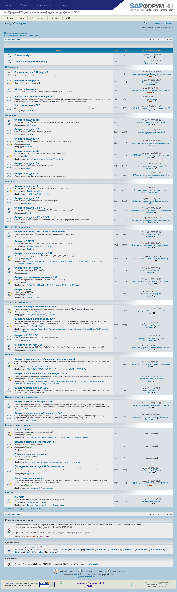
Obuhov (149, 84)
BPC (32, 249)
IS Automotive (55, 285)
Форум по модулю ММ (27, 119)
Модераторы (46, 536)
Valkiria (64, 549)
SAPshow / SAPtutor (35, 381)
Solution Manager (65, 261)
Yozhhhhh (149, 134)
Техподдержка (151, 99)
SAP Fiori (51, 314)
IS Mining (76, 285)
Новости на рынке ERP (27, 105)
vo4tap (30, 547)
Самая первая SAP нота (151, 325)
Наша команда (36, 508)
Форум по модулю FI (26, 186)
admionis (77, 549)
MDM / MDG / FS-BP (86, 261)
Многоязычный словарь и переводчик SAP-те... (151, 90)
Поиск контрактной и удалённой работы (43, 437)
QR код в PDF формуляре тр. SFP (151, 311)
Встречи (48, 505)
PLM (49, 261)
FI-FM (29, 194)
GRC (28, 369)
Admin (149, 76)
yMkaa (89, 549)
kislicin (28, 156)
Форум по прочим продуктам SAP (33, 253)
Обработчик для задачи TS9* (151, 270)
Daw (149, 407)
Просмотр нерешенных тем (15, 33)
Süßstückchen (30, 409)
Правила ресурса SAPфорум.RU (32, 72)
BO (28, 249)
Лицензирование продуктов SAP (62, 329)
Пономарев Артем (46, 312)
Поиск (170, 23)
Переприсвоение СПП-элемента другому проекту (151, 210)
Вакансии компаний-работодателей (34, 442)
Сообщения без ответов (14, 35)
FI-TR (41, 194)
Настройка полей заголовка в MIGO (151, 122)
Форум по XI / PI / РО (26, 335)
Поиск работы (22, 429)
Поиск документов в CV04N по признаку (151, 258)
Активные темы (31, 35)
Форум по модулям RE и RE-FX (32, 217)
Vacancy (28, 435)
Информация (11, 67)
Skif (149, 247)
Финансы (10, 181)
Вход (8, 23)
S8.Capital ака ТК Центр (151, 470)
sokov (41, 552)
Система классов (61, 369)
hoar (149, 313)
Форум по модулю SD (26, 129)
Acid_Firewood (149, 340)
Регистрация (20, 23)
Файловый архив (37, 18)
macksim (149, 236)
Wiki (68, 18)
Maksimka (149, 213)
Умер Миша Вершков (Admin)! (31, 61)
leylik (36, 547)
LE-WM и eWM (33, 159)
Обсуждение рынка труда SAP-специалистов (39, 466)
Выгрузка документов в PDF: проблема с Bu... (151, 347)
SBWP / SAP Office (46, 369)
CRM (29, 261)
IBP (37, 297)
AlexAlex (149, 177)
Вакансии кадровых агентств (30, 454)
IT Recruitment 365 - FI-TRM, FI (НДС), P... (151, 483)
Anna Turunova (149, 222)
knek (149, 296)
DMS (54, 261)
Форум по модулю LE (26, 151)
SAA (34, 110)
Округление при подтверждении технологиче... (151, 143)
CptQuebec (149, 168)
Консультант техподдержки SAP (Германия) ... (151, 417)
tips (149, 145)
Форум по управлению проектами (33, 401)
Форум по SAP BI (24, 241)
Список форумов (12, 39)
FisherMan (141, 549)
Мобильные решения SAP (25, 263)
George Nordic (40, 366)
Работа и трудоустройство (18, 425)
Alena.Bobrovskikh (149, 192)
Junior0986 (156, 549)
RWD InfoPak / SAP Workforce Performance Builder (65, 381)
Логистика (10, 115)
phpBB (77, 575)
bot (33, 237)
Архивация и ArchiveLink (37, 329)
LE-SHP (60, 159)
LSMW (34, 369)
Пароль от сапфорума (151, 82)
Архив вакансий (33, 488)
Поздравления (58, 505)
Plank (49, 366)
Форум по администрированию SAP (34, 319)
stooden (149, 203)
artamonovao (149, 261)
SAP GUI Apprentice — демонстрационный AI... (151, 108)
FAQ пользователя (154, 23)
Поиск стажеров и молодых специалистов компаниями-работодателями (55, 450)
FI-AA (35, 194)
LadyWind (149, 63)
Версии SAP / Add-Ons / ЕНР (89, 329)
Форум (21, 18)
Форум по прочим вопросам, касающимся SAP (41, 373)
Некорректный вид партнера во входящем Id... (151, 281)
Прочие (9, 354)
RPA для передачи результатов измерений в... (151, 175)
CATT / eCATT (75, 369)
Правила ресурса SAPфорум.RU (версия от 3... (151, 74)
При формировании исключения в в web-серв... (151, 338)
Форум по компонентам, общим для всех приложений (44, 359)
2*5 (26, 222)
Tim (149, 503)
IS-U (47, 285)
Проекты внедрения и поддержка (22, 397)
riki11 (149, 273)
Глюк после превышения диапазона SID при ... (151, 245)
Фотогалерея (54, 18)
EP (97, 261)
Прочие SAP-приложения (17, 227)
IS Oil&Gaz (31, 285)
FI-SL (47, 194)
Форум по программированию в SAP (35, 306)
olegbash (37, 350)
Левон (27, 144)
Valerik (30, 552)
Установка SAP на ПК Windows (151, 379)
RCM (75, 261)
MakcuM (30, 246)
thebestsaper (149, 419)
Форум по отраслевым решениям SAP (36, 277)
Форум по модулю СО (26, 198)
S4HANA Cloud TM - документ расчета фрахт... (151, 155)
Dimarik (48, 246)
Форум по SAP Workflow (27, 267)
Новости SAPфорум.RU (27, 80)
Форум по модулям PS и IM (29, 207)
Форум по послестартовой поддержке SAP (38, 413)
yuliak (51, 552)
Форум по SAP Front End (28, 345)
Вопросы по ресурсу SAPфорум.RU (34, 96)
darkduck (38, 191)
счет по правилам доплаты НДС (151, 132)
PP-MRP (28, 147)
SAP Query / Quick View (36, 314)
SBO (101, 261)
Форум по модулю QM (26, 173)
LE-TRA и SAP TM (48, 159)
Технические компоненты (18, 302)
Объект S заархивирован (151, 234)
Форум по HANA (23, 289)
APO (44, 261)
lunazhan (127, 549)
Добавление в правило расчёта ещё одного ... (151, 201)
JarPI (149, 57)
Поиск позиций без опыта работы (75, 437)
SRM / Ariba (37, 261)
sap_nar (28, 258)
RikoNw (18, 552)
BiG (149, 125)
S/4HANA (31, 297)
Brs (149, 367)
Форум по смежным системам (31, 388)
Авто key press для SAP (151, 501)
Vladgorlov (94, 564)
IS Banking (66, 285)
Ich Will (28, 340)
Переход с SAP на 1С (151, 390)
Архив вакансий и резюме (29, 478)
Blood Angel (32, 326)
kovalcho (114, 549)
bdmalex (41, 326)
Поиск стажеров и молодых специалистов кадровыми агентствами (52, 462)
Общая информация (25, 89)
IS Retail (40, 285)
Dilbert (28, 203)
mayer (27, 273)
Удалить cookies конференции (16, 508)
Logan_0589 (149, 284)
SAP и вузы (92, 381)
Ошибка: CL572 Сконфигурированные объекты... (151, 364)
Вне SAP (9, 492)
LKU (29, 110)
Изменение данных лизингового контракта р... (151, 220)
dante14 (30, 191)
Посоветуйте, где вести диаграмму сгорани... (151, 405)
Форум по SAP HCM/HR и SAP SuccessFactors (39, 231)
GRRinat (149, 472)
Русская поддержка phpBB (88, 577)
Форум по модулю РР (26, 138)
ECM (84, 369)
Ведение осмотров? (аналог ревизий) (151, 166)
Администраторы (31, 536)
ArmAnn (30, 312)
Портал (9, 18)
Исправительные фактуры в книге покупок (151, 190)
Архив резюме (47, 488)
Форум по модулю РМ (26, 163)
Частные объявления (35, 505)
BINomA (101, 549)
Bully (29, 237)
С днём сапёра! (22, 55)
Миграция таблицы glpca (151, 294)
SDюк (149, 157)
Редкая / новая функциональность (46, 383)
